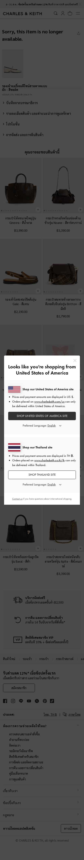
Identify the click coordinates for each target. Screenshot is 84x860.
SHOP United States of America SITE (42, 416)
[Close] (75, 360)
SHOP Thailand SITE (42, 474)
